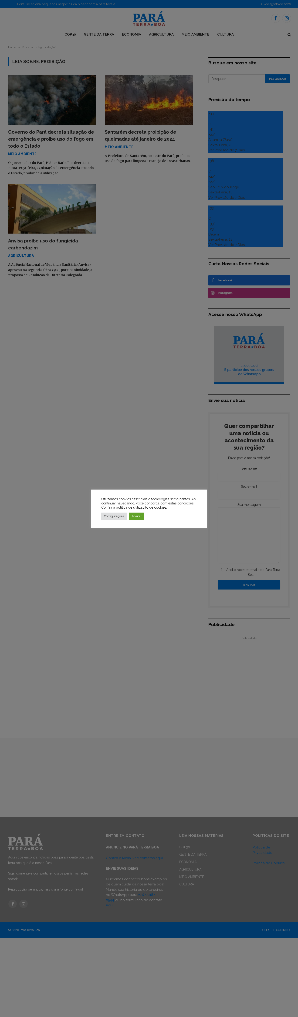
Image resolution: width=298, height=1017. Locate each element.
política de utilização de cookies (141, 507)
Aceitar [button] (137, 516)
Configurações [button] (114, 516)
